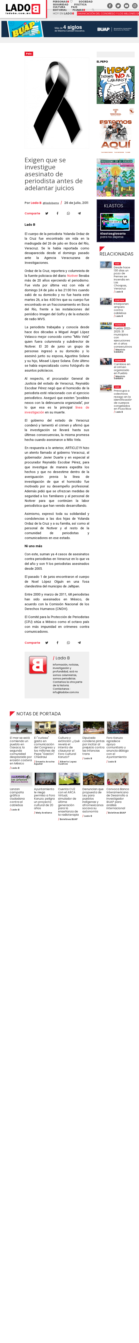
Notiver (72, 276)
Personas (63, 1)
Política (80, 4)
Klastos (113, 206)
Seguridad (60, 4)
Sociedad (86, 1)
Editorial (60, 10)
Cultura (59, 7)
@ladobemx (51, 203)
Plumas (79, 10)
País (74, 7)
